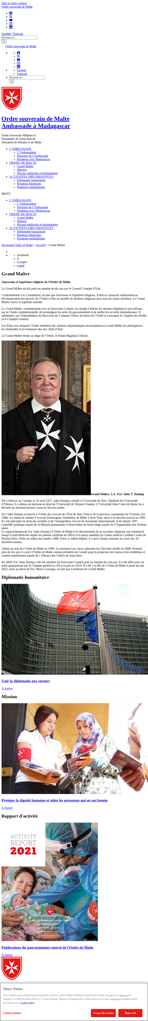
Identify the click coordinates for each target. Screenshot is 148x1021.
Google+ (22, 262)
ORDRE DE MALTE (22, 162)
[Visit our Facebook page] (10, 13)
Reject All (130, 1013)
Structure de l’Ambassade (32, 155)
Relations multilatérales (31, 187)
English (7, 33)
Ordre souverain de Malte (17, 6)
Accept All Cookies (103, 1013)
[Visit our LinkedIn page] (10, 27)
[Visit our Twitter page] (10, 16)
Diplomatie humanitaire (31, 180)
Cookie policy (27, 1002)
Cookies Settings (12, 1012)
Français (18, 33)
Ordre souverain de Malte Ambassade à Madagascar (36, 122)
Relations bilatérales (29, 183)
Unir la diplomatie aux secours (26, 681)
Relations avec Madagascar (33, 159)
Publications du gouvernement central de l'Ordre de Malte (47, 947)
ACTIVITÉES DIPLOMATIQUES (31, 176)
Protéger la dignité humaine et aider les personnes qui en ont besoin (55, 800)
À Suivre (7, 688)
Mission (22, 169)
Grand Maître (25, 166)
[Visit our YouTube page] (10, 20)
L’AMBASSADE (20, 148)
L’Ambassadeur (26, 152)
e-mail (20, 265)
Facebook (23, 255)
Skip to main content (14, 3)
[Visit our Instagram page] (10, 23)
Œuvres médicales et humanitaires (37, 173)
